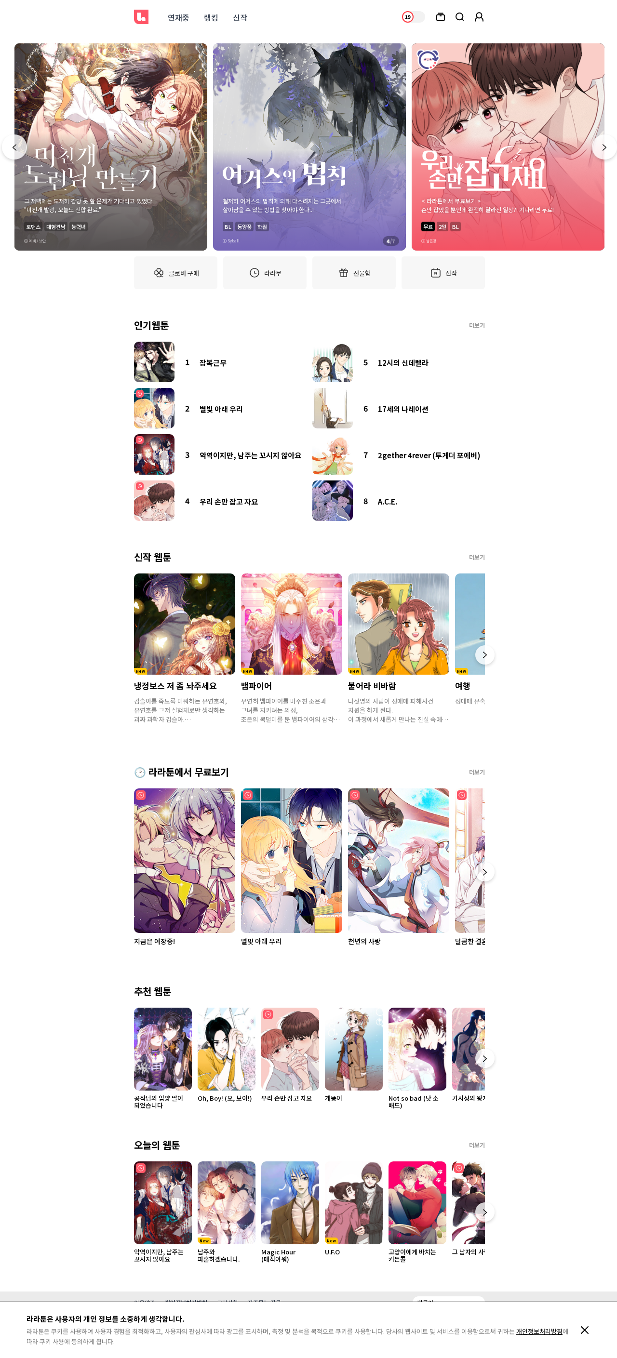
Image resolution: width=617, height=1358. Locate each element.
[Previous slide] (14, 147)
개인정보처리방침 (539, 1331)
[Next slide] (604, 147)
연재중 (178, 17)
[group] (110, 147)
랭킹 (211, 17)
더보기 (477, 325)
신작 (240, 17)
